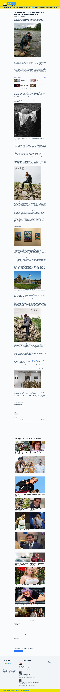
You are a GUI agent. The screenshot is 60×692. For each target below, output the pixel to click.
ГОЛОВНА (5, 7)
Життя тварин (52, 7)
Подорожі (15, 7)
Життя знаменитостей (21, 7)
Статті (57, 7)
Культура (33, 7)
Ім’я (14, 634)
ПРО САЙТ (4, 0)
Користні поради (42, 7)
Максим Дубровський (22, 667)
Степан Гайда (21, 683)
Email (26, 634)
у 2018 (21, 261)
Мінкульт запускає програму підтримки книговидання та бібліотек (29, 682)
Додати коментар (17, 638)
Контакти (13, 0)
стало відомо (37, 294)
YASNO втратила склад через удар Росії (25, 674)
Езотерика (48, 7)
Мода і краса (28, 7)
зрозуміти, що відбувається (37, 360)
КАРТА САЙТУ (9, 0)
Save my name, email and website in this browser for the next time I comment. (25, 648)
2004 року (25, 250)
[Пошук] (58, 7)
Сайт (37, 634)
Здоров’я (36, 7)
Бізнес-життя (9, 7)
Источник (15, 408)
